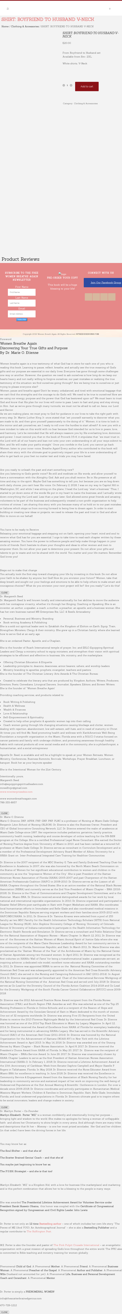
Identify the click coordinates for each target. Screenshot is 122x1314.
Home (5, 26)
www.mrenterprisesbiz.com (16, 791)
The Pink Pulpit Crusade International (76, 1245)
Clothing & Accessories (25, 26)
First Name (21, 286)
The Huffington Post (39, 1231)
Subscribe (21, 319)
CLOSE (4, 593)
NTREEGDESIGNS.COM (87, 334)
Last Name (21, 297)
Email (21, 308)
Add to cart (87, 86)
